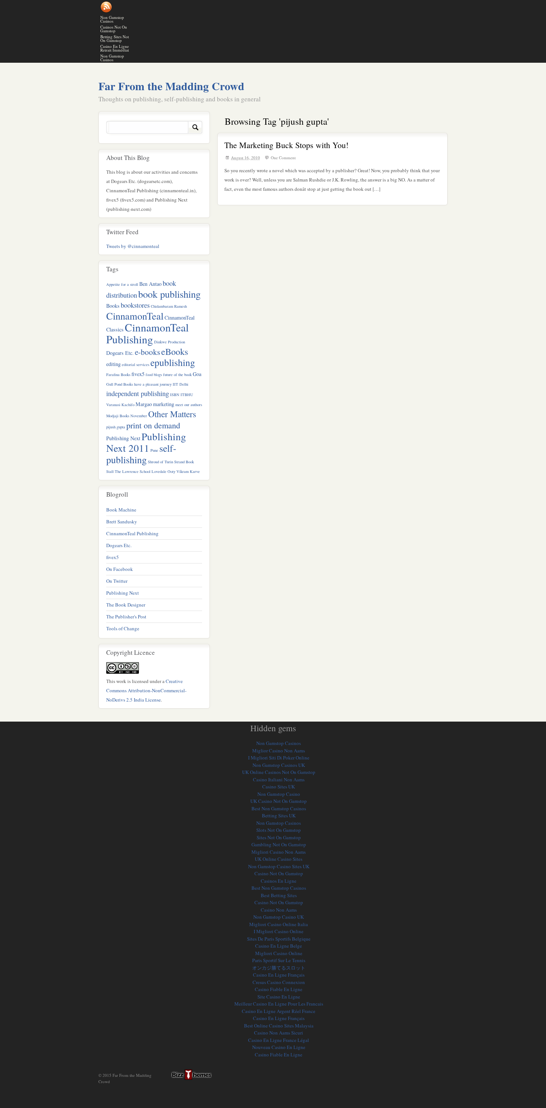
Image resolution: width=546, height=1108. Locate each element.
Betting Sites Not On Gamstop (114, 38)
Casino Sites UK (278, 786)
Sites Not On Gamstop (279, 837)
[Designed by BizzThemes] (188, 1074)
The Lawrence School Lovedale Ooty (145, 471)
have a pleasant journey (153, 384)
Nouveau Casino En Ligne (278, 1047)
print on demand (153, 425)
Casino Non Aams (279, 909)
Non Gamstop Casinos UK (279, 765)
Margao (144, 404)
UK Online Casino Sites (278, 859)
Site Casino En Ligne (278, 996)
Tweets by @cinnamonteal (132, 246)
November (138, 415)
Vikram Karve (188, 471)
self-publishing (141, 454)
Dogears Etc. (120, 352)
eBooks (174, 351)
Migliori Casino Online (278, 953)
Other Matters (172, 414)
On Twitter (116, 581)
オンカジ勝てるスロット (278, 967)
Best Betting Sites (279, 895)
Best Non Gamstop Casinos (278, 808)
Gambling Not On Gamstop (278, 844)
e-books (147, 351)
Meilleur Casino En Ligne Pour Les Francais (278, 1003)
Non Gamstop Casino (278, 794)
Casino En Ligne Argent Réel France (278, 1011)
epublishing (172, 362)
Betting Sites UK (279, 815)
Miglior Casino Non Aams (278, 750)
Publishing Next (123, 438)
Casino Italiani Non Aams (279, 779)
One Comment (283, 157)
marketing (163, 404)
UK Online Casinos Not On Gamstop (278, 772)
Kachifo (127, 404)
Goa (197, 373)
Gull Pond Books (119, 384)
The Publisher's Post (126, 616)
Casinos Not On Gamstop (113, 28)
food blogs (154, 374)
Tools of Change (122, 628)
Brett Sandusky (121, 521)
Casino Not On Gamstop (278, 873)
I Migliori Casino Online (278, 931)
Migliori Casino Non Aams (278, 852)
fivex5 (137, 373)
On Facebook (119, 569)
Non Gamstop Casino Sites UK (278, 866)
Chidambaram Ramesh (169, 306)
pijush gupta (115, 426)
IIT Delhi (180, 384)
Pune (154, 450)
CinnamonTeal (134, 315)
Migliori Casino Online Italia (278, 924)
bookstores (135, 305)
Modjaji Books (117, 415)
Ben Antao (150, 283)
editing (113, 363)
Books (113, 305)
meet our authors (188, 404)
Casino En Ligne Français (279, 974)
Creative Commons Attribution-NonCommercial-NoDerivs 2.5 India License (146, 690)
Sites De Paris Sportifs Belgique (279, 938)
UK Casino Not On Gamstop (278, 801)
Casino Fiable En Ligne (278, 989)
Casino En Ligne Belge (278, 945)
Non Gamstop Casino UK (278, 916)
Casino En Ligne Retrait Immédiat (114, 48)
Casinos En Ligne (278, 880)
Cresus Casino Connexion (279, 982)
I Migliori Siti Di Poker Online (278, 757)
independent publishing (137, 393)
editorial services (135, 364)
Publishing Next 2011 (146, 442)
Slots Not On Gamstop (278, 830)
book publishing (169, 293)
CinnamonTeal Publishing (147, 333)
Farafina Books (118, 374)
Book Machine (121, 509)
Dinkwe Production (169, 341)
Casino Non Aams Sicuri (278, 1032)
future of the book (177, 374)
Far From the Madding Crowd (171, 86)
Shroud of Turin (160, 461)
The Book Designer (125, 604)
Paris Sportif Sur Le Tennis (278, 960)
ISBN (174, 394)
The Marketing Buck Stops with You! (286, 145)
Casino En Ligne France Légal (278, 1040)
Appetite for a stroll (122, 284)
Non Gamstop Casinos (112, 19)
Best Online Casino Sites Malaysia (278, 1025)
